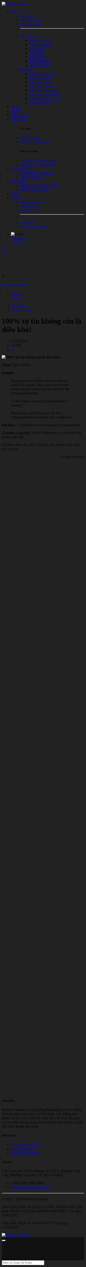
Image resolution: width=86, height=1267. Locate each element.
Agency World (21, 310)
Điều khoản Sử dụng (26, 1144)
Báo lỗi (16, 298)
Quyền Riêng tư (22, 1148)
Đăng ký (17, 242)
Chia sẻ (16, 294)
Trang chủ (18, 306)
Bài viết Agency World (14, 284)
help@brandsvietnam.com (30, 1187)
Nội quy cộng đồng (25, 1153)
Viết (5, 250)
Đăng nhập (19, 238)
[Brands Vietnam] (15, 4)
